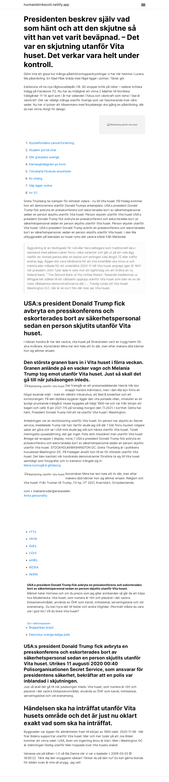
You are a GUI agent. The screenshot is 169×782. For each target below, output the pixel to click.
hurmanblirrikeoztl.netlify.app (46, 4)
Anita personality (35, 495)
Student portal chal (42, 150)
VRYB (33, 539)
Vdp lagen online (40, 185)
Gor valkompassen (38, 623)
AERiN (33, 574)
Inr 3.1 (33, 192)
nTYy (32, 531)
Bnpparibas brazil (41, 627)
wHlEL (33, 560)
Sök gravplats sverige (44, 157)
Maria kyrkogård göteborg (42, 465)
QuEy (32, 546)
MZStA (33, 567)
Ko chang (35, 178)
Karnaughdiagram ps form (47, 164)
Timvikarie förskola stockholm (50, 171)
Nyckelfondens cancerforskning (51, 143)
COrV (33, 553)
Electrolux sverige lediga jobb (49, 634)
